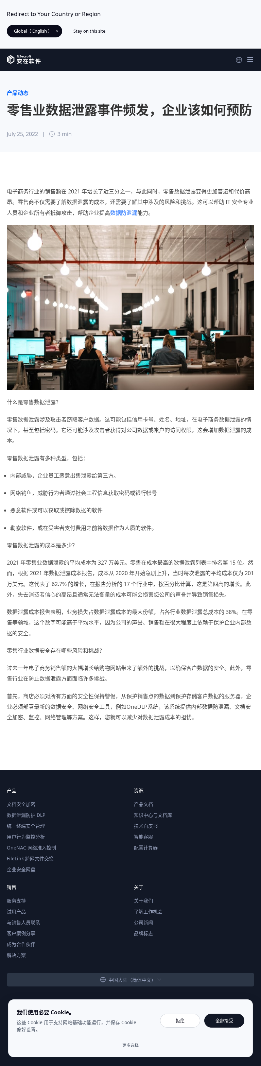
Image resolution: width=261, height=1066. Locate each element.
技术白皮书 (146, 826)
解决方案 (16, 955)
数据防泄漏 (123, 213)
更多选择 (130, 1045)
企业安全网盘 (21, 869)
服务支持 (16, 900)
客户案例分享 (21, 933)
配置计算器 (146, 847)
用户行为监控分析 (26, 836)
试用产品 (16, 911)
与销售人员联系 (23, 922)
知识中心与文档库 (153, 815)
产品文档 (143, 804)
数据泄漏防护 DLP (26, 815)
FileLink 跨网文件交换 (30, 858)
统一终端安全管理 (26, 826)
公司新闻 (143, 922)
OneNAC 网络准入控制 (31, 847)
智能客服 (143, 836)
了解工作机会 (148, 911)
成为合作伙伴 (21, 944)
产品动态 (18, 93)
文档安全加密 (21, 804)
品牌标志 (143, 933)
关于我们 (143, 900)
